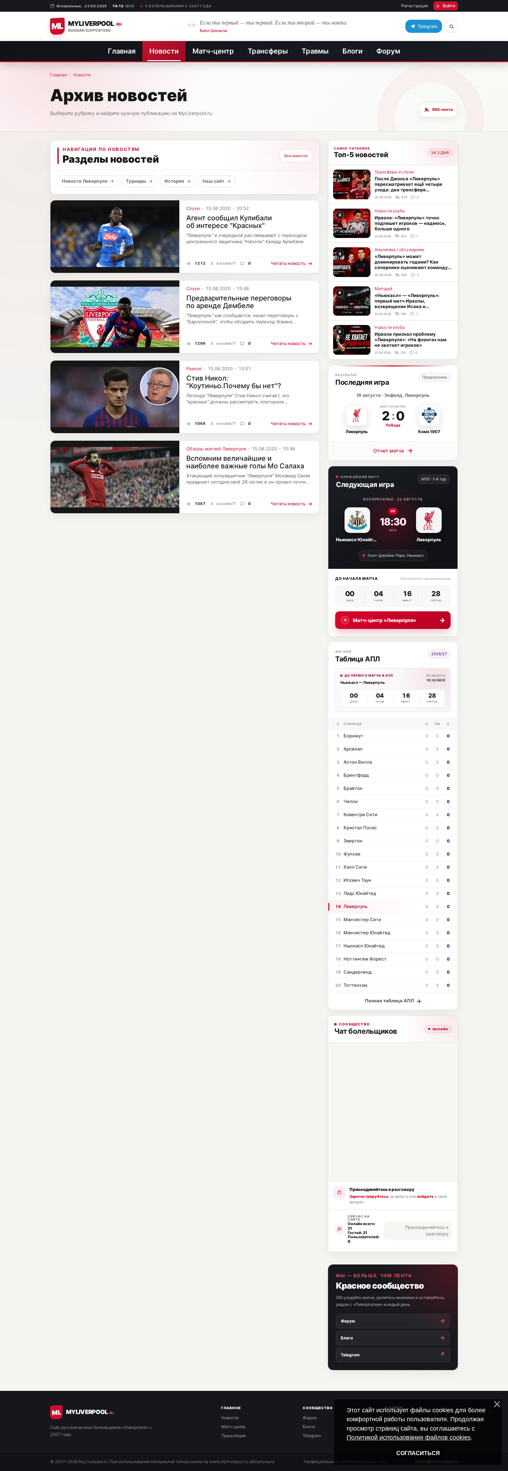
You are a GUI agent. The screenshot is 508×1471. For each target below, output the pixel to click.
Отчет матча (393, 451)
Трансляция (233, 1435)
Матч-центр (213, 51)
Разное (194, 368)
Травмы (315, 51)
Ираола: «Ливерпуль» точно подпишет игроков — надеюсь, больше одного (410, 223)
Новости (164, 51)
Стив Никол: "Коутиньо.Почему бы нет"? (233, 382)
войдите (425, 1196)
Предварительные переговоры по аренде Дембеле (238, 302)
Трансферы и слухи (394, 172)
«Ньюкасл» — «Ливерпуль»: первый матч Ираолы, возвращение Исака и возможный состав (407, 304)
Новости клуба (390, 211)
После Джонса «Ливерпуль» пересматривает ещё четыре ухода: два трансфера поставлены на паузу (408, 187)
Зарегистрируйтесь (369, 1196)
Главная (121, 51)
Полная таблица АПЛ (393, 1000)
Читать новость (291, 263)
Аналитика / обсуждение (399, 249)
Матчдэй (383, 288)
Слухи (193, 208)
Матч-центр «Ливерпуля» (399, 620)
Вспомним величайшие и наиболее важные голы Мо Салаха (245, 462)
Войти (449, 5)
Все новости (296, 155)
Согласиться (418, 1453)
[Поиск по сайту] (451, 26)
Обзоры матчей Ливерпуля (216, 448)
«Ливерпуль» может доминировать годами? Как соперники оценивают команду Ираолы (411, 265)
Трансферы (268, 51)
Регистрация (414, 5)
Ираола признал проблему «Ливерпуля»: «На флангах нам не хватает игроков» (410, 339)
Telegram (312, 1435)
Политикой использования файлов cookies (409, 1437)
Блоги (352, 51)
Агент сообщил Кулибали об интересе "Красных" (229, 222)
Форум (388, 51)
